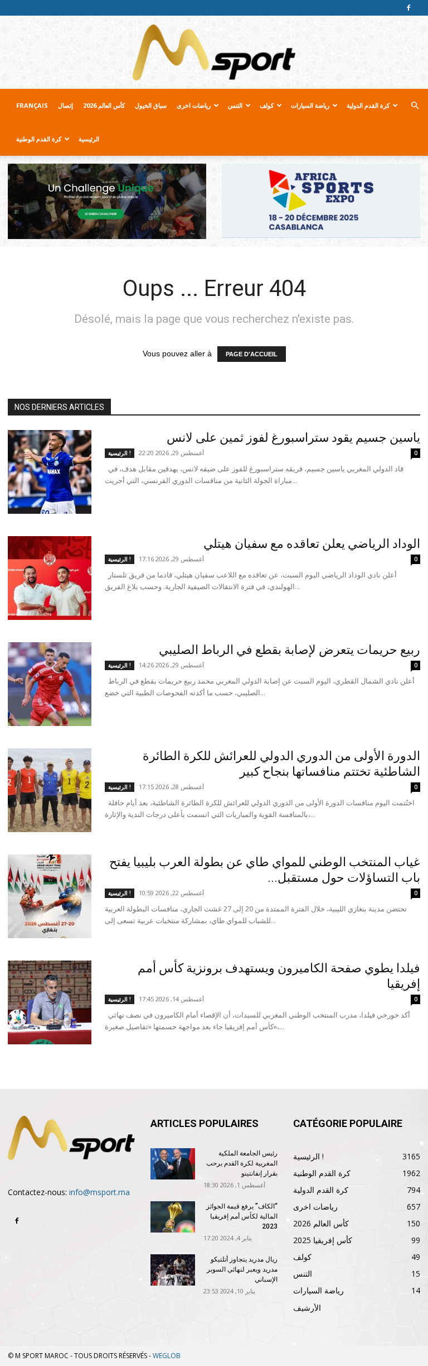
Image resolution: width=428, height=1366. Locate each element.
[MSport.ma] (214, 52)
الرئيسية (89, 139)
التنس (235, 105)
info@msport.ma (99, 1192)
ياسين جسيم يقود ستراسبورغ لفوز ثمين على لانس (293, 438)
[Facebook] (408, 8)
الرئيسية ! (119, 453)
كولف (267, 105)
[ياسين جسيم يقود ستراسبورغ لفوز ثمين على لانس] (49, 472)
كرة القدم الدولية (368, 105)
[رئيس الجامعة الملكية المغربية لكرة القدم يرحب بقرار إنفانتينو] (172, 1163)
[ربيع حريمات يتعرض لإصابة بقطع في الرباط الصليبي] (49, 684)
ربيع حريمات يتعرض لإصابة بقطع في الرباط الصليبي (289, 650)
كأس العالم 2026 (104, 105)
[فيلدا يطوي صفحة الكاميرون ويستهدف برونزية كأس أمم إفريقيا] (49, 1002)
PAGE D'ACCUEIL (252, 354)
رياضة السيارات (310, 105)
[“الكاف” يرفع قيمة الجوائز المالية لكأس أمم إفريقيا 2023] (172, 1217)
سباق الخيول (151, 105)
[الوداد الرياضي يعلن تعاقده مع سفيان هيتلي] (49, 578)
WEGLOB (167, 1355)
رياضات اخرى (194, 105)
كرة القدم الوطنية (38, 139)
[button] (414, 106)
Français (32, 105)
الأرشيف (307, 1307)
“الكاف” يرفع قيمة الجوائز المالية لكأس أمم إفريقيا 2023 (242, 1216)
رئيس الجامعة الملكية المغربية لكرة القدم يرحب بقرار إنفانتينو (242, 1163)
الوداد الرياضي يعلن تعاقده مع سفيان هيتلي (311, 544)
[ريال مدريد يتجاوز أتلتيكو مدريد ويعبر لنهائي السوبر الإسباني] (172, 1270)
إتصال (65, 105)
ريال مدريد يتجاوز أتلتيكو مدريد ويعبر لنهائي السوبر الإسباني (242, 1269)
